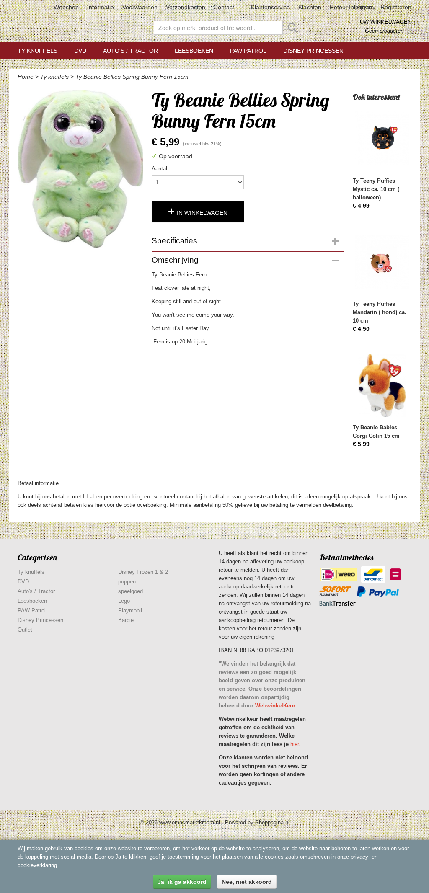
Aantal (159, 168)
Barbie (126, 620)
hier (294, 744)
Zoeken (290, 27)
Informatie (100, 7)
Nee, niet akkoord (247, 881)
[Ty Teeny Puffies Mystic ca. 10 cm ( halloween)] (382, 138)
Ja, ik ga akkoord (182, 881)
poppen (127, 581)
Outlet (25, 630)
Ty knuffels (37, 50)
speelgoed (130, 591)
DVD (80, 50)
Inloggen (360, 7)
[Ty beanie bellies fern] (80, 169)
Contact (224, 7)
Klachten (309, 7)
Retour (339, 7)
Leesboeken (194, 50)
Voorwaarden (140, 7)
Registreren (395, 7)
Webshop (66, 7)
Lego (124, 601)
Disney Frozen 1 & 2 (143, 572)
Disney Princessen (313, 50)
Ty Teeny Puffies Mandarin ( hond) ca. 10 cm (379, 312)
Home (26, 76)
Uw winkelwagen (385, 22)
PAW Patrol (248, 50)
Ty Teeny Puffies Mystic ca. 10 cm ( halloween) (376, 189)
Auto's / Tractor (130, 50)
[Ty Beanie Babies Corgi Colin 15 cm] (382, 385)
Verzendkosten (185, 7)
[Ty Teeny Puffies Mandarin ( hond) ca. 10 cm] (382, 262)
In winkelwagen (202, 212)
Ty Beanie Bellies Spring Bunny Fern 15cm (132, 76)
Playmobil (130, 610)
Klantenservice (270, 7)
